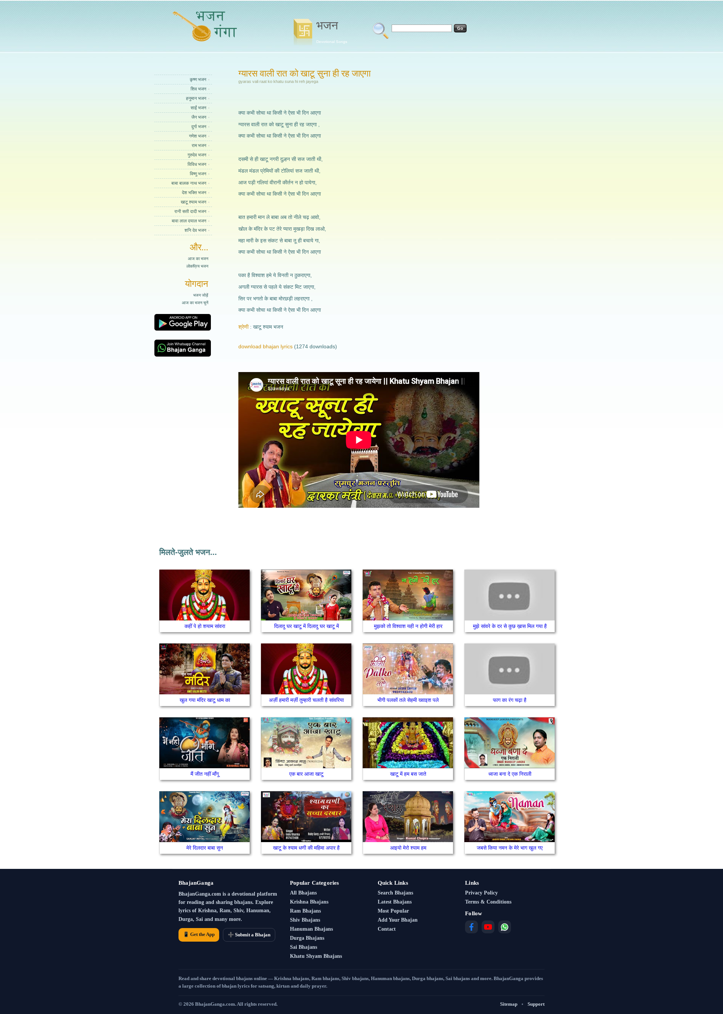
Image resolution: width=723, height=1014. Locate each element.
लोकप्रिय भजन (197, 266)
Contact (387, 929)
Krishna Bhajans (309, 902)
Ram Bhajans (305, 911)
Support (536, 1004)
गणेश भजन (197, 136)
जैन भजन (198, 117)
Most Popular (393, 911)
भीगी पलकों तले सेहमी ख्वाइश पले (408, 700)
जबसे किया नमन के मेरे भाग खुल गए (510, 848)
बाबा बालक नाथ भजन (188, 183)
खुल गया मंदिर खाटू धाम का (205, 700)
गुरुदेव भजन (197, 155)
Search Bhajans (395, 893)
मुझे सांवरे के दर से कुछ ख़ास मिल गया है (510, 626)
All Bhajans (303, 893)
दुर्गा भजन (198, 126)
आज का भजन (198, 258)
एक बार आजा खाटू (306, 774)
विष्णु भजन (198, 173)
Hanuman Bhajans (311, 929)
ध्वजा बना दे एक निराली (509, 774)
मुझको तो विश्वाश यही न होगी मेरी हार (408, 626)
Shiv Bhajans (305, 920)
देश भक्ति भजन (194, 192)
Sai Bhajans (303, 947)
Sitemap (508, 1004)
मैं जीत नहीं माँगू (205, 774)
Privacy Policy (481, 893)
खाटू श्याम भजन (193, 202)
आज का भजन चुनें (195, 302)
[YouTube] (488, 927)
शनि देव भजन (195, 230)
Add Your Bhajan (398, 920)
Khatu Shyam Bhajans (316, 956)
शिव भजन (198, 89)
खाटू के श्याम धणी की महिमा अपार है (306, 848)
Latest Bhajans (395, 902)
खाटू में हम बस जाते (408, 774)
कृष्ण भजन (198, 79)
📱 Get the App (199, 934)
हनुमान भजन (196, 98)
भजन (331, 31)
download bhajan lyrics (265, 346)
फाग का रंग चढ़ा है (509, 700)
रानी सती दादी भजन (190, 211)
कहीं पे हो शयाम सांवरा (205, 626)
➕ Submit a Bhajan (249, 934)
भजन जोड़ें (200, 295)
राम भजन (199, 145)
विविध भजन (197, 164)
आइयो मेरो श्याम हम (408, 848)
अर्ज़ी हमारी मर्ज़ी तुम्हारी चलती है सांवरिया (306, 700)
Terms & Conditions (488, 902)
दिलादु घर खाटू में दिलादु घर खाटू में (306, 626)
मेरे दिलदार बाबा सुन (204, 848)
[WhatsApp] (504, 927)
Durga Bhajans (307, 938)
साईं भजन (198, 107)
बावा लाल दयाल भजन (189, 221)
